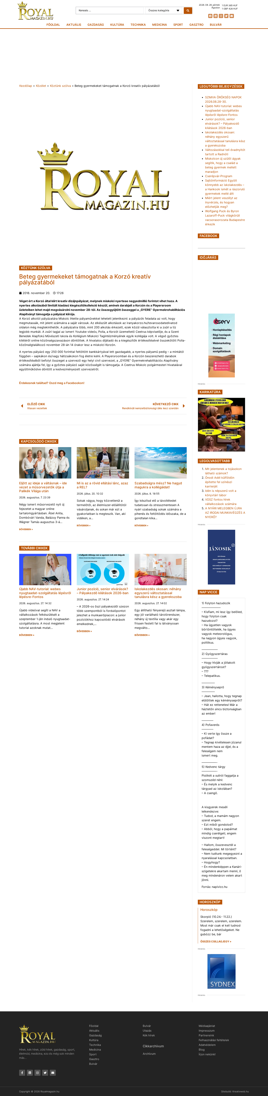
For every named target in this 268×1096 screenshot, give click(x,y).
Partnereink (206, 1035)
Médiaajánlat (207, 1026)
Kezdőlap (25, 86)
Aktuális (73, 24)
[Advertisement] (134, 56)
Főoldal (53, 24)
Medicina (159, 24)
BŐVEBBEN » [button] (26, 529)
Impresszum (207, 1030)
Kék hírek (149, 1035)
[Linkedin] (215, 16)
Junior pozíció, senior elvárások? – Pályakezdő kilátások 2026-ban (103, 591)
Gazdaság (96, 24)
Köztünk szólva (60, 86)
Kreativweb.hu (240, 1091)
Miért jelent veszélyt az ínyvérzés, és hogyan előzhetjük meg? (221, 202)
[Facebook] (210, 16)
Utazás (147, 1030)
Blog (202, 1049)
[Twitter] (226, 16)
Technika (138, 24)
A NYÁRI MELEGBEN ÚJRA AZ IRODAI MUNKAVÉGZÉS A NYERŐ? (225, 512)
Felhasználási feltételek (214, 1040)
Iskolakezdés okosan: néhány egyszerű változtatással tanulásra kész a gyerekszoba (158, 593)
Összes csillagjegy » (215, 941)
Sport (178, 24)
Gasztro (196, 24)
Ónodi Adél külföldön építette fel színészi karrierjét (219, 482)
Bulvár (216, 24)
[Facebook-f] (22, 1073)
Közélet (41, 86)
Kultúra (117, 24)
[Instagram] (221, 16)
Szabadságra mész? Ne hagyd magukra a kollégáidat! (158, 485)
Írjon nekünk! (207, 1054)
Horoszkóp (208, 910)
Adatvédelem (207, 1045)
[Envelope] (232, 16)
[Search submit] (188, 10)
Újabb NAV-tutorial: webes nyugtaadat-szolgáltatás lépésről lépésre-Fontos (45, 593)
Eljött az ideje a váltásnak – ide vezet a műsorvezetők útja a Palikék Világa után (43, 487)
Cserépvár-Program (218, 176)
